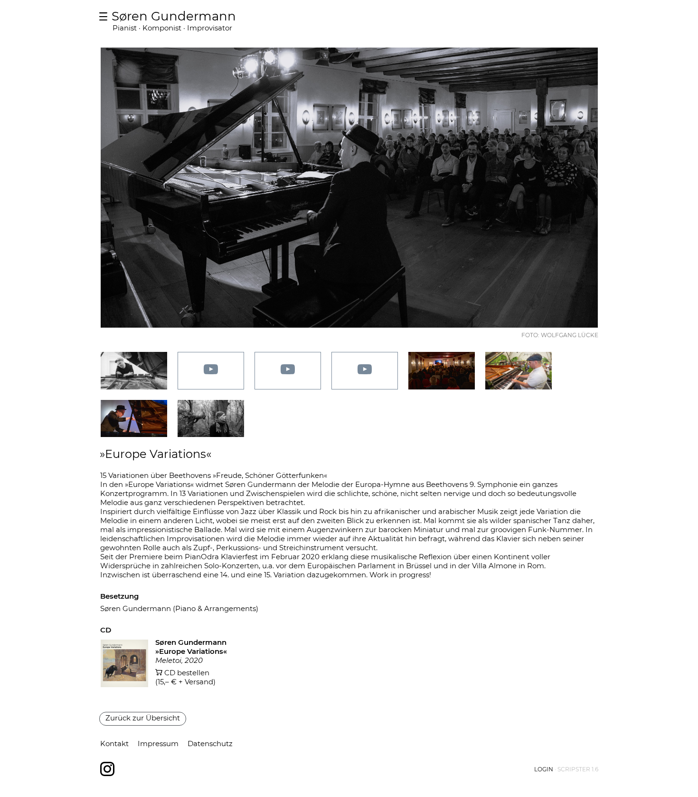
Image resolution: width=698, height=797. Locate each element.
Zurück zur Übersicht (142, 717)
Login (543, 769)
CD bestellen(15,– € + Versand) (185, 677)
